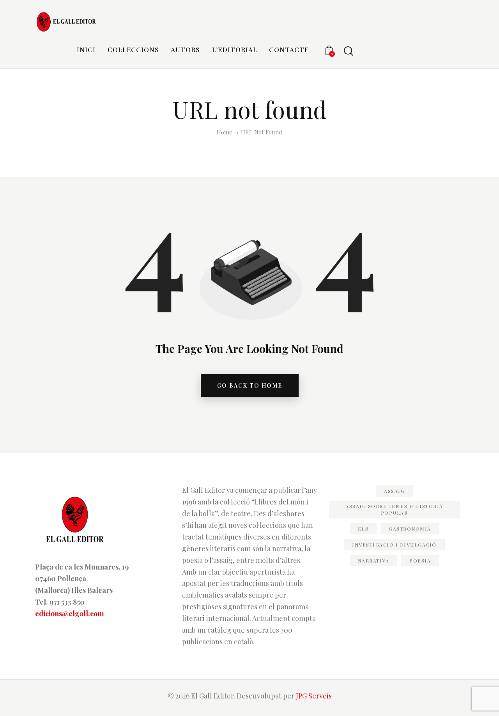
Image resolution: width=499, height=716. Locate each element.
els (363, 529)
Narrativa (373, 560)
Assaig (394, 491)
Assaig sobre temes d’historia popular (394, 509)
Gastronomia (410, 529)
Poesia (420, 560)
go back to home (249, 385)
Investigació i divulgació (394, 544)
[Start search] (348, 51)
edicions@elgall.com (69, 613)
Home (224, 132)
